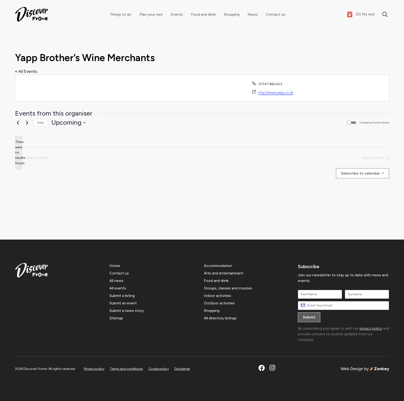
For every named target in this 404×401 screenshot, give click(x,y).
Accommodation (218, 265)
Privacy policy (94, 369)
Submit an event (123, 303)
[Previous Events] (18, 122)
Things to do (120, 14)
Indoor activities (217, 295)
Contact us (275, 14)
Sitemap (116, 318)
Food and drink (203, 14)
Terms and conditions (126, 369)
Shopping (231, 14)
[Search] (382, 14)
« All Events (26, 71)
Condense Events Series (374, 122)
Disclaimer (182, 369)
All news (116, 280)
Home (114, 265)
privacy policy (371, 328)
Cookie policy (158, 369)
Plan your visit (151, 14)
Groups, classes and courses (228, 288)
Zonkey (381, 368)
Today (40, 122)
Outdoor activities (219, 303)
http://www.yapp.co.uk (275, 93)
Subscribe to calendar (360, 173)
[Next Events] (27, 122)
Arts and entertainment (223, 273)
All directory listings (220, 318)
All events (117, 288)
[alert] (18, 153)
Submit (309, 317)
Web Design (352, 368)
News (253, 14)
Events (177, 14)
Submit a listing (122, 295)
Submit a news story (126, 310)
